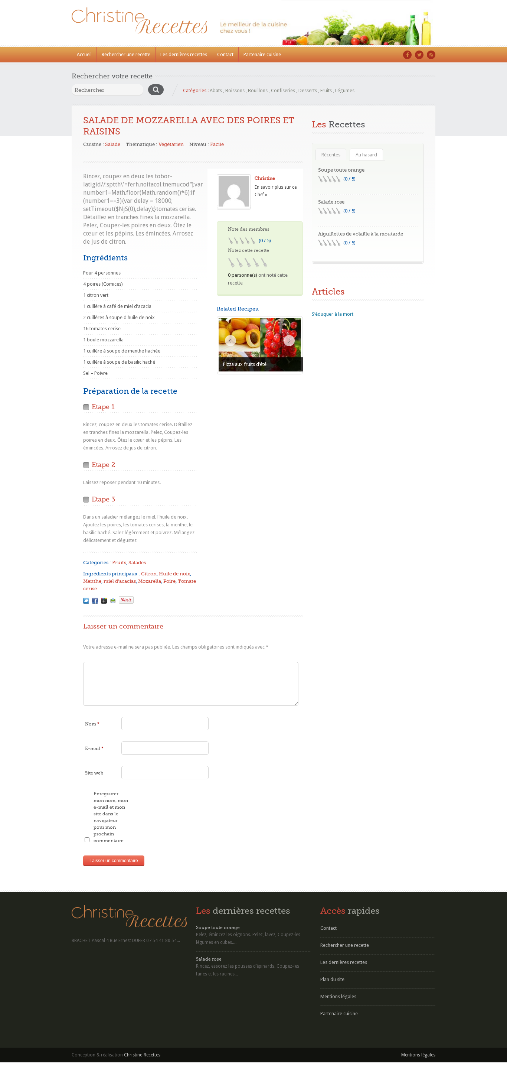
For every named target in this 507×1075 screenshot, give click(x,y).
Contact (225, 54)
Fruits (326, 90)
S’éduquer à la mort (332, 314)
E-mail (94, 748)
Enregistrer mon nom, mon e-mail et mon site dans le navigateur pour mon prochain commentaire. (111, 817)
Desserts (307, 90)
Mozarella (149, 581)
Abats (216, 90)
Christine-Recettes (142, 1055)
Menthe (92, 581)
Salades (137, 562)
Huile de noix (174, 574)
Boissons (235, 90)
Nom (92, 724)
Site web (94, 773)
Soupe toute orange (341, 170)
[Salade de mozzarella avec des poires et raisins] (86, 601)
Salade (112, 144)
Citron (149, 574)
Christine (265, 178)
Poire (169, 581)
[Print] (113, 601)
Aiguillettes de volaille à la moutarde (360, 234)
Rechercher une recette (126, 54)
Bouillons (258, 90)
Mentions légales (338, 996)
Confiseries (283, 90)
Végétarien (171, 144)
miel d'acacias (120, 581)
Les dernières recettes (183, 54)
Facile (217, 144)
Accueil (84, 54)
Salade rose (331, 202)
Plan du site (332, 979)
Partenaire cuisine (262, 54)
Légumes (344, 90)
